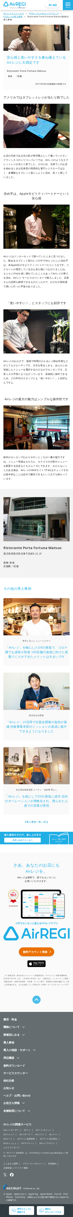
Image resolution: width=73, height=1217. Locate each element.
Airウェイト (8, 1134)
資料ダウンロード (14, 1065)
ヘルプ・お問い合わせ (17, 1095)
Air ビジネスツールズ (13, 13)
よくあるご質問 (10, 1163)
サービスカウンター (15, 1073)
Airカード (7, 1138)
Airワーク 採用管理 (26, 1138)
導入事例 (8, 1042)
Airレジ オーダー (11, 1130)
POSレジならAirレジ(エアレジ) (44, 13)
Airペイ (27, 1130)
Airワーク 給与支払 (48, 1138)
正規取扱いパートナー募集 (15, 1167)
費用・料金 (10, 1019)
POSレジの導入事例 (12, 16)
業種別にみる (11, 1035)
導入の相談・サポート (17, 1050)
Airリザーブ (24, 1134)
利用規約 (52, 1163)
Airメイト (53, 1134)
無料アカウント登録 (35, 952)
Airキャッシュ (9, 1143)
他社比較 (8, 1080)
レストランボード (11, 1147)
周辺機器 (8, 1058)
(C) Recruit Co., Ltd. (31, 1188)
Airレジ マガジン (47, 1143)
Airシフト (39, 1134)
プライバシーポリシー (33, 1163)
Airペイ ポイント (43, 1130)
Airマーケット (27, 1143)
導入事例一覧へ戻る (37, 821)
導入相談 (53, 5)
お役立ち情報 (11, 1103)
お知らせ (8, 1088)
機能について (11, 1027)
